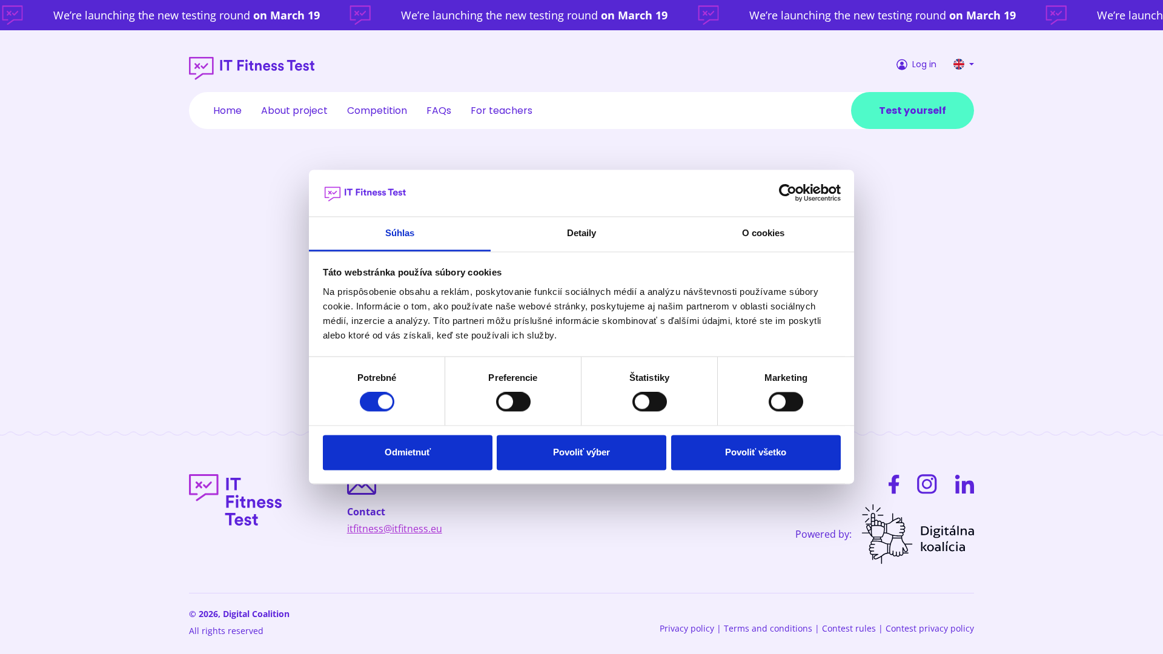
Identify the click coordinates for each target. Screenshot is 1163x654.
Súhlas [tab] (400, 233)
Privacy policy (687, 628)
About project (294, 110)
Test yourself (912, 110)
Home (227, 110)
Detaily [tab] (582, 233)
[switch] (513, 402)
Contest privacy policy (930, 628)
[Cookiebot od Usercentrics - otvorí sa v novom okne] (788, 193)
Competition (377, 110)
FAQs (438, 110)
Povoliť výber (581, 452)
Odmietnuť (408, 452)
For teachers (501, 110)
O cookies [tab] (763, 233)
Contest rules (849, 628)
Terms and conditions (768, 628)
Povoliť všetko (755, 452)
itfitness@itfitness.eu (394, 528)
